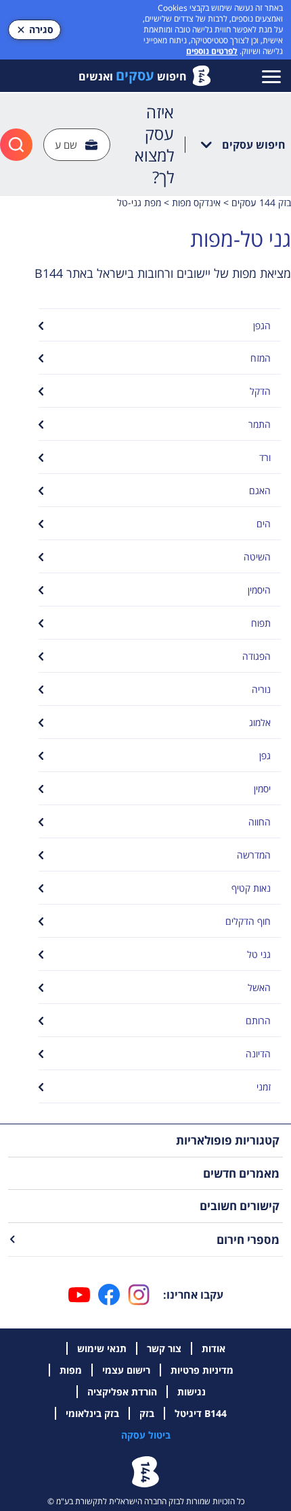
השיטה (257, 556)
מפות (71, 1370)
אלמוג (260, 722)
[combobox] (76, 145)
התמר (259, 424)
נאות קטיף (251, 888)
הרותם (258, 1020)
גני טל (259, 954)
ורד (265, 457)
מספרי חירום (248, 1239)
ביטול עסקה (146, 1435)
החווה (259, 821)
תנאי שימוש (102, 1348)
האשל (259, 987)
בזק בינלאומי (92, 1413)
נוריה (261, 689)
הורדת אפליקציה (122, 1391)
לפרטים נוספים (212, 51)
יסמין (262, 788)
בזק (146, 1413)
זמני (263, 1086)
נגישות (191, 1391)
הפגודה (256, 656)
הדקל (260, 391)
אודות (213, 1348)
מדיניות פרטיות (202, 1370)
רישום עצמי (126, 1370)
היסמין (259, 589)
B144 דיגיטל (201, 1413)
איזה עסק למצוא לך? (154, 144)
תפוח (261, 623)
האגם (260, 490)
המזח (260, 358)
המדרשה (254, 854)
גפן (265, 755)
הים (263, 523)
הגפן (262, 325)
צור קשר (164, 1348)
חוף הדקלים (248, 921)
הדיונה (258, 1053)
